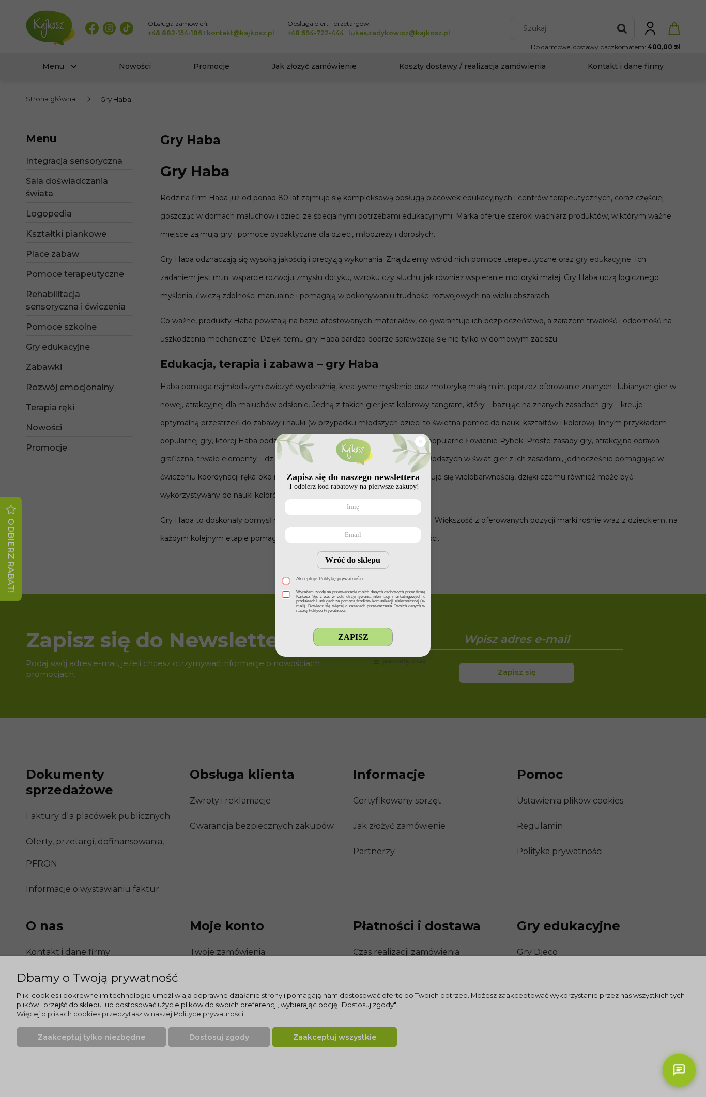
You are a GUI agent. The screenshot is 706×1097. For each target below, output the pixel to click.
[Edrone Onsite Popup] (353, 548)
